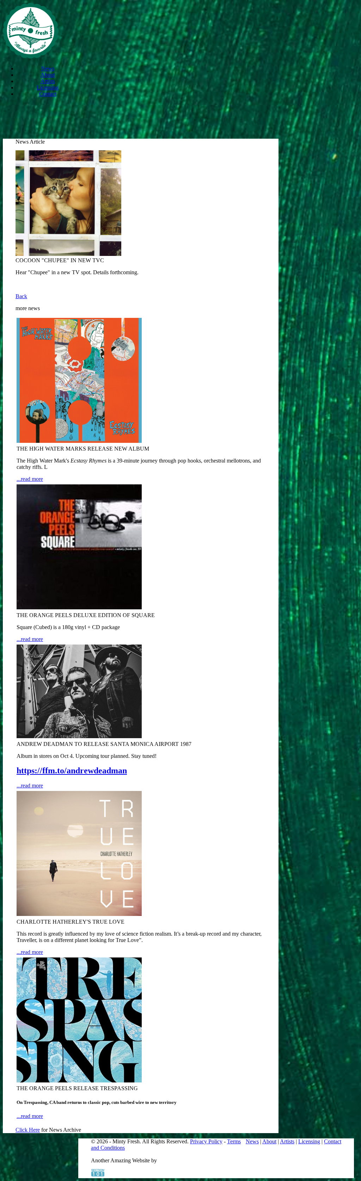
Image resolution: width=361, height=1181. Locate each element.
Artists (48, 81)
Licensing (48, 87)
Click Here (28, 1130)
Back (21, 296)
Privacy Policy (206, 1141)
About (48, 75)
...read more (30, 479)
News (47, 68)
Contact (47, 94)
